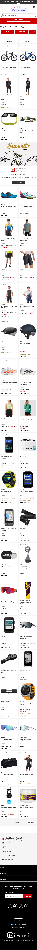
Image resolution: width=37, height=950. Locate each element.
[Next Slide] (36, 2)
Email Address (9, 892)
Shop (2, 867)
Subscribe (28, 896)
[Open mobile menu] (2, 7)
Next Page (31, 822)
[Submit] (3, 15)
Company (3, 879)
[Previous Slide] (1, 2)
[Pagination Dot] (16, 22)
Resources (3, 873)
